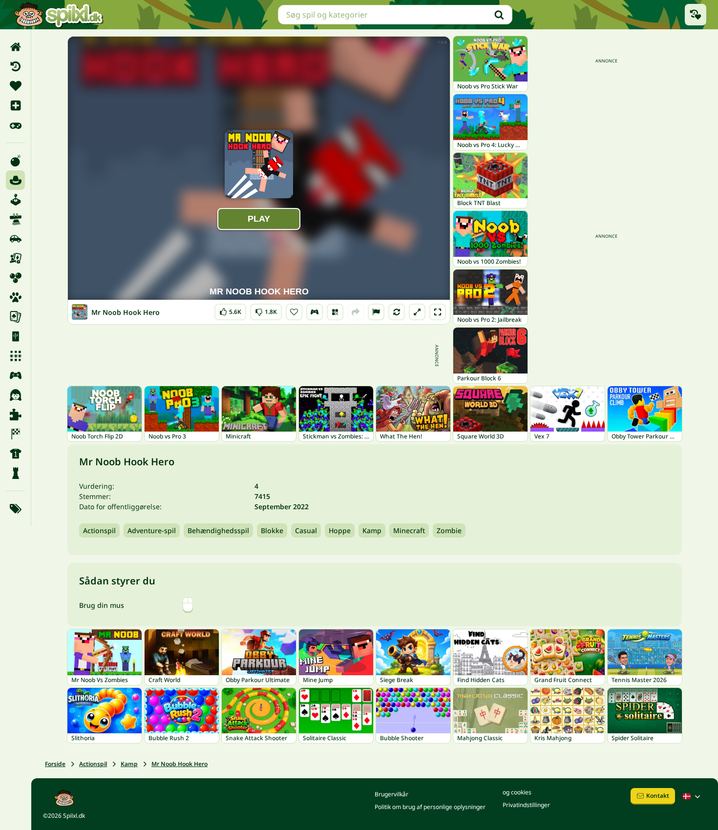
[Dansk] (692, 796)
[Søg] (499, 14)
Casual (306, 530)
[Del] (355, 312)
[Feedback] (376, 312)
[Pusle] (15, 414)
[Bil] (15, 239)
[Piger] (15, 395)
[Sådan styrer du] (314, 312)
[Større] (417, 312)
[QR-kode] (335, 312)
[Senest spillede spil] (695, 14)
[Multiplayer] (15, 375)
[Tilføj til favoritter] (294, 312)
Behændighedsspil (218, 530)
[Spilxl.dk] (58, 14)
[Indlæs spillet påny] (396, 312)
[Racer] (15, 434)
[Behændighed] (15, 219)
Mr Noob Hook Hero (179, 764)
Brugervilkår (391, 794)
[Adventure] (15, 180)
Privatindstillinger (526, 805)
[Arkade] (15, 199)
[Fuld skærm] (437, 312)
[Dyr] (15, 297)
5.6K (230, 310)
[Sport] (15, 453)
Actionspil (99, 530)
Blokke (272, 530)
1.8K (266, 310)
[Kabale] (15, 317)
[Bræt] (15, 258)
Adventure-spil (151, 530)
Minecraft (409, 530)
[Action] (15, 160)
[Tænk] (15, 473)
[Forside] (15, 47)
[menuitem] (15, 47)
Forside (55, 764)
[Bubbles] (15, 278)
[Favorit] (15, 86)
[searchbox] (395, 14)
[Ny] (15, 105)
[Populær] (15, 125)
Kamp (371, 530)
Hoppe (340, 530)
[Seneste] (15, 66)
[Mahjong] (15, 336)
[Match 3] (15, 356)
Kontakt (657, 795)
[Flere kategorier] (15, 509)
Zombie (449, 530)
